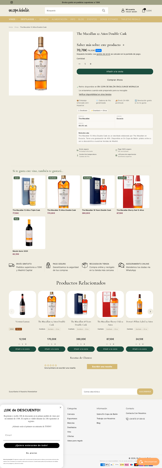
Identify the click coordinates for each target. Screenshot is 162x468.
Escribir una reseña (102, 366)
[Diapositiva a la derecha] (150, 311)
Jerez (12, 329)
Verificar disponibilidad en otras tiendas (95, 94)
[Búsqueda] (103, 10)
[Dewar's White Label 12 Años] (139, 304)
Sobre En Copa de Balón (107, 414)
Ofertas (70, 436)
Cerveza (71, 414)
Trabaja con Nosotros (106, 418)
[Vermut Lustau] (22, 304)
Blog (98, 423)
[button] (147, 10)
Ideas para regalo (75, 441)
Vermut (18, 329)
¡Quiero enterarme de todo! (31, 445)
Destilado (83, 110)
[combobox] (76, 10)
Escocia (120, 119)
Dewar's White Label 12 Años (139, 321)
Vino (69, 432)
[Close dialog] (60, 407)
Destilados (71, 427)
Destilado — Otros (53, 329)
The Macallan (84, 119)
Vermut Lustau (22, 321)
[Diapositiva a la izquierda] (11, 311)
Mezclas (70, 423)
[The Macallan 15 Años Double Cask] (51, 304)
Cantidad (81, 58)
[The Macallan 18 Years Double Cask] (81, 304)
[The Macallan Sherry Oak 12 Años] (110, 304)
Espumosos (72, 418)
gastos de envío (103, 54)
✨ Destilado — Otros (99, 110)
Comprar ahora (115, 80)
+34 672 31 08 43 (137, 419)
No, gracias (31, 453)
